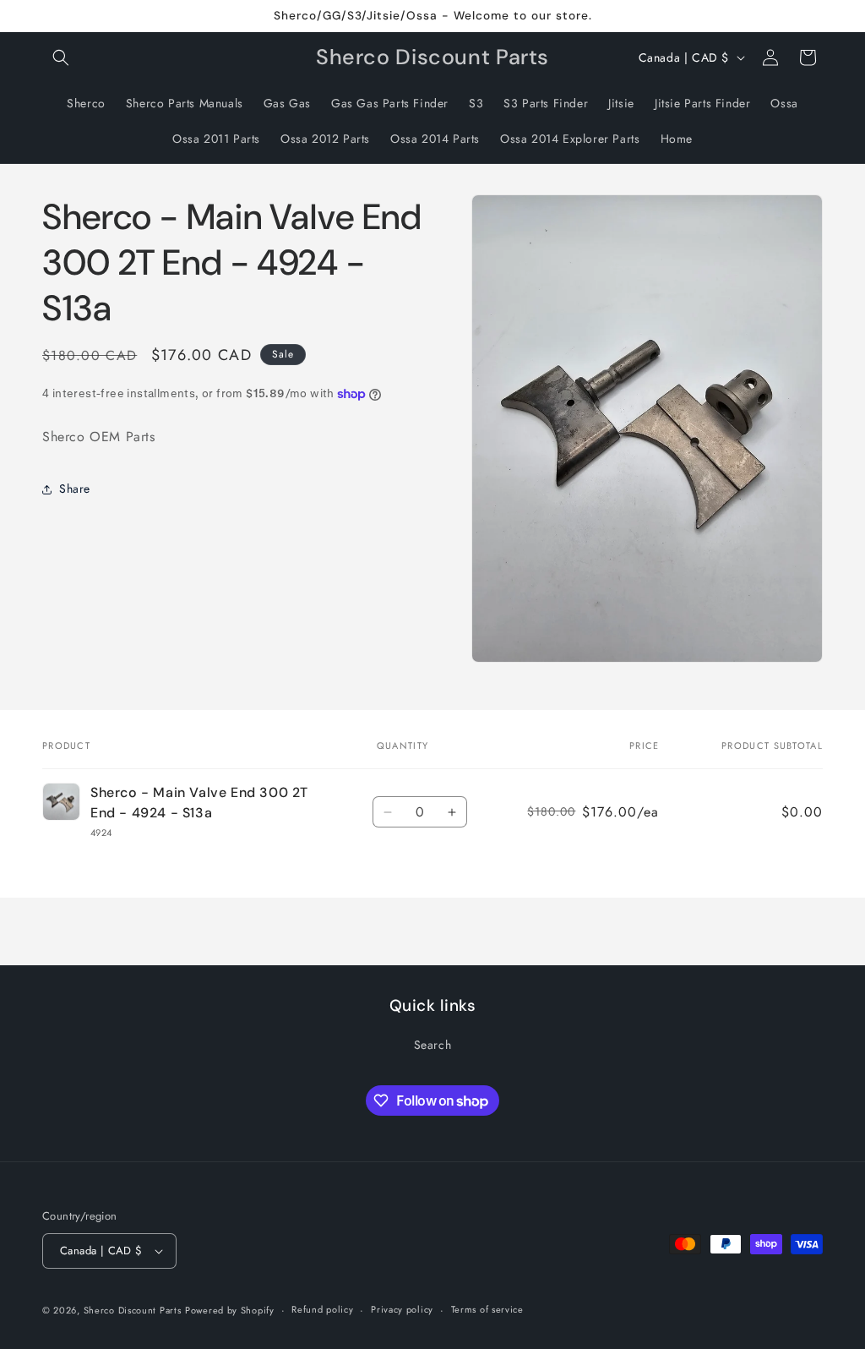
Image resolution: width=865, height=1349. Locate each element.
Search (433, 1044)
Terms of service (487, 1309)
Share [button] (74, 488)
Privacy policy (402, 1309)
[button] (60, 57)
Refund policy (322, 1309)
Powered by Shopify (230, 1310)
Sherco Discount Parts (133, 1310)
